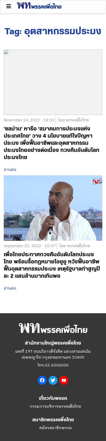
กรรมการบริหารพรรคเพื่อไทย (55, 406)
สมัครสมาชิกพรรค (55, 428)
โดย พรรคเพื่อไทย (73, 120)
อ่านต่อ (10, 170)
